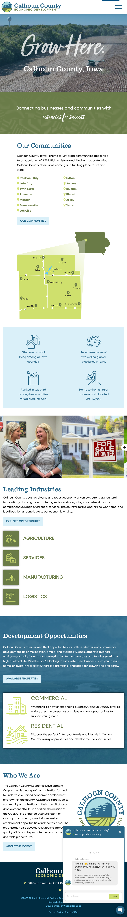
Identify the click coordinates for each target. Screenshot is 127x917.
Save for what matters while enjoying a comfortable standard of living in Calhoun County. (93, 446)
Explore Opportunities (23, 521)
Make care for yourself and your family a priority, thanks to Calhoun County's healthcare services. (31, 446)
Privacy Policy (56, 912)
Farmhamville (29, 205)
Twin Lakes (27, 189)
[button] (118, 6)
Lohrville (25, 211)
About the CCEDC (19, 846)
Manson (25, 200)
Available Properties (22, 678)
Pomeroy (26, 194)
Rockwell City (29, 178)
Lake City (26, 183)
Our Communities (33, 221)
